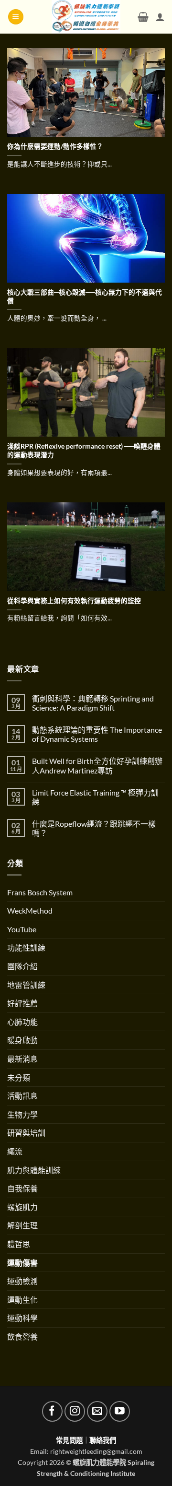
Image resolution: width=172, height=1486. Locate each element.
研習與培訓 (26, 1132)
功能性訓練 (26, 947)
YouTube (21, 929)
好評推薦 (22, 1003)
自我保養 (22, 1188)
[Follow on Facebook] (52, 1411)
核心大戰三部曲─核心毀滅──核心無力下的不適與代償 (84, 296)
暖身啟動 (22, 1040)
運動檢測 (22, 1280)
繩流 (14, 1151)
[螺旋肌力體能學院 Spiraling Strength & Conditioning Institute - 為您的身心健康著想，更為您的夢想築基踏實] (86, 17)
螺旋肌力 (22, 1207)
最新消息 (22, 1058)
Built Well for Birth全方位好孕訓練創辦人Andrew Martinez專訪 (97, 765)
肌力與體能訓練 (34, 1170)
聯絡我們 (102, 1440)
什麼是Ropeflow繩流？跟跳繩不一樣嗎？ (94, 828)
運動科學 (22, 1317)
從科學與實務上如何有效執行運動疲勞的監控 (74, 601)
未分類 (18, 1077)
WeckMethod (30, 910)
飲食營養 (22, 1336)
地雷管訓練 (26, 984)
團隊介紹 (22, 966)
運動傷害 (22, 1262)
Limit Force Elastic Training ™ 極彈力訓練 (95, 797)
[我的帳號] (160, 16)
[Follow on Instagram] (74, 1411)
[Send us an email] (97, 1411)
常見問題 (69, 1440)
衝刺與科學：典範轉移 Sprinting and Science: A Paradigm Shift (93, 703)
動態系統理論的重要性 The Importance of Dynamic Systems (97, 734)
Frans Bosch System (40, 892)
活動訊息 (22, 1095)
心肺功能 (22, 1021)
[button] (15, 17)
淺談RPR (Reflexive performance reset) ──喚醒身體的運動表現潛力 (84, 450)
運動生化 (22, 1299)
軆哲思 (18, 1243)
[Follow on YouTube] (119, 1411)
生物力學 (22, 1114)
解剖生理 (22, 1225)
